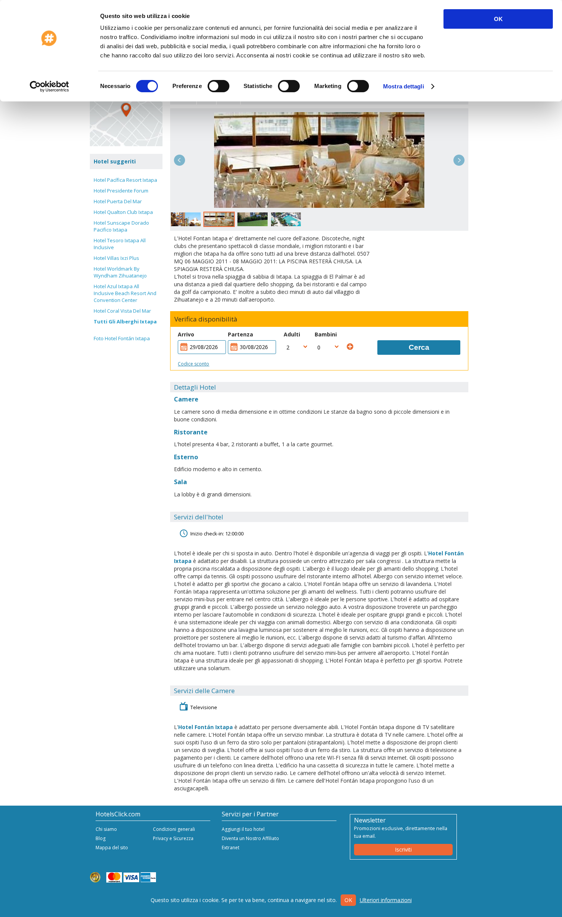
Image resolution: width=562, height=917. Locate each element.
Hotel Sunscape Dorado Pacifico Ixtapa (121, 226)
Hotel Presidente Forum (121, 190)
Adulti (292, 334)
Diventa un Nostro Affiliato (250, 838)
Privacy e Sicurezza (173, 838)
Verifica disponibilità (205, 319)
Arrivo (186, 334)
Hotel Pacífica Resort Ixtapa (125, 179)
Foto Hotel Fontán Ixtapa (122, 338)
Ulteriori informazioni (386, 900)
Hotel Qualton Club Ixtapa (123, 212)
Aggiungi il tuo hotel (243, 829)
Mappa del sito (112, 847)
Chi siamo (106, 829)
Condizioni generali (174, 829)
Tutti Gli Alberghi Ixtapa (125, 321)
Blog (101, 838)
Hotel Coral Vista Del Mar (122, 310)
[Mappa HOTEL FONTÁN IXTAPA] (126, 109)
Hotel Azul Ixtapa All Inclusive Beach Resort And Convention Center (125, 293)
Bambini (326, 334)
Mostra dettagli (403, 86)
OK (498, 19)
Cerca (419, 347)
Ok (348, 900)
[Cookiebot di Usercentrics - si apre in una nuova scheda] (49, 86)
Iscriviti (403, 849)
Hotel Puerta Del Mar (118, 201)
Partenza (240, 334)
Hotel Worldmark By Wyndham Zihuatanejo (120, 272)
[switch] (218, 86)
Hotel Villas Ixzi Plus (116, 258)
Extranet (230, 847)
